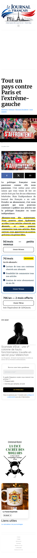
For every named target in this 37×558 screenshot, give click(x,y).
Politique (11, 109)
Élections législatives (21, 109)
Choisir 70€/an (18, 303)
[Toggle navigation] (18, 25)
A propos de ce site (18, 549)
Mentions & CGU (18, 545)
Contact (18, 537)
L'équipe (18, 539)
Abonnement (18, 541)
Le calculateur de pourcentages (12, 524)
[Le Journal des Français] (18, 14)
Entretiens (4, 109)
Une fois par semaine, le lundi (14, 384)
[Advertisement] (18, 50)
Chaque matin (9, 381)
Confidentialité (19, 547)
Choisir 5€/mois (18, 249)
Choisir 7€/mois (18, 289)
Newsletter (18, 543)
